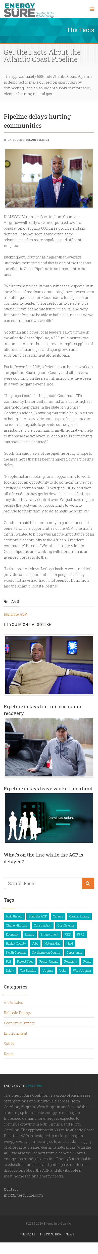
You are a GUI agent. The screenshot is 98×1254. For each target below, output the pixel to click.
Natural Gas (52, 943)
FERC (81, 934)
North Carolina (16, 952)
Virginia (47, 970)
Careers (58, 916)
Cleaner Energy (79, 916)
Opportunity (74, 952)
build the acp (14, 916)
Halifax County (16, 943)
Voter (63, 970)
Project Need (25, 961)
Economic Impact (19, 1023)
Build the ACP (15, 614)
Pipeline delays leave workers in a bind (48, 788)
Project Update (48, 961)
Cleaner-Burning (17, 925)
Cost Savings (66, 925)
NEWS (70, 1234)
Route (87, 961)
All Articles (13, 1002)
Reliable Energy (37, 140)
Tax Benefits (28, 970)
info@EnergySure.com (23, 1195)
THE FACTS (27, 1234)
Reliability (70, 961)
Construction (42, 925)
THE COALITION (50, 1234)
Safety (10, 970)
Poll (8, 961)
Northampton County (46, 952)
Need (70, 943)
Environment (49, 934)
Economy (12, 934)
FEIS (68, 934)
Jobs (35, 943)
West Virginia (82, 970)
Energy (29, 934)
